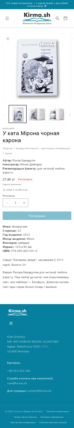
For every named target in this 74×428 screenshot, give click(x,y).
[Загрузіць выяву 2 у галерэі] (37, 114)
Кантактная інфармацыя (23, 422)
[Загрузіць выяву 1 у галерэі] (17, 114)
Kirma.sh (18, 411)
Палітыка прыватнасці (57, 411)
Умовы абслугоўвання (25, 417)
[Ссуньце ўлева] (4, 115)
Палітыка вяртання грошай (53, 422)
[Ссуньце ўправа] (70, 115)
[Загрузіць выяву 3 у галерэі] (56, 114)
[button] (7, 18)
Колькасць (9, 195)
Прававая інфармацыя (52, 417)
